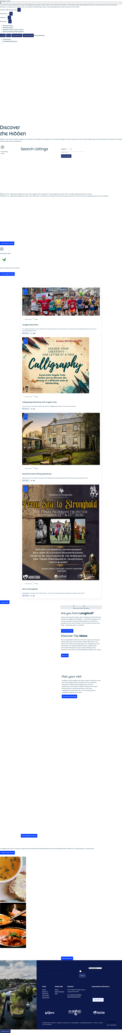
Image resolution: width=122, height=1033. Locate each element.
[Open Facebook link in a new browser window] (113, 1022)
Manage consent (5, 1031)
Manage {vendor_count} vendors (13, 29)
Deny (8, 35)
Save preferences (28, 35)
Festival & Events (28, 319)
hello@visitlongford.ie (74, 997)
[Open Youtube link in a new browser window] (110, 1022)
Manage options (8, 25)
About (56, 990)
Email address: (84, 968)
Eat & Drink (45, 995)
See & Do (45, 992)
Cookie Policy (7, 39)
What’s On (45, 993)
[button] (61, 3)
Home (44, 990)
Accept (3, 35)
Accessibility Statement (10, 41)
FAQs (56, 993)
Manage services (8, 27)
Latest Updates (59, 992)
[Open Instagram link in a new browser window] (115, 1022)
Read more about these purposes (13, 31)
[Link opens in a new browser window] (75, 1015)
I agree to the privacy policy (90, 972)
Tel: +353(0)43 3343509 (74, 995)
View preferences (16, 35)
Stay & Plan (45, 997)
